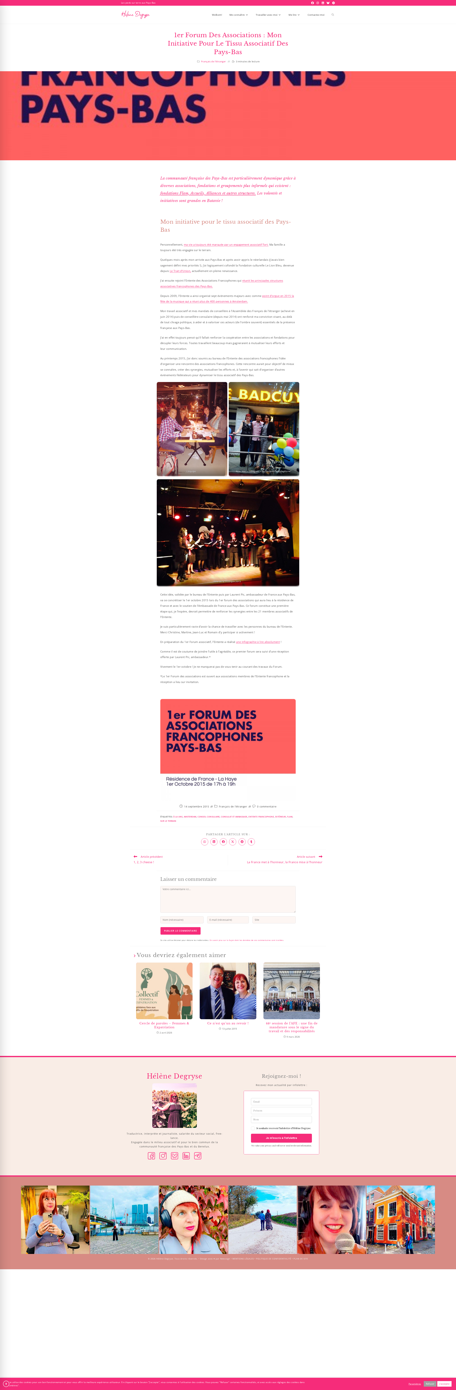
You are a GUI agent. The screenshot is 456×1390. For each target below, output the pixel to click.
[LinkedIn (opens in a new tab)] (323, 3)
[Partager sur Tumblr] (251, 841)
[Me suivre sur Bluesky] (174, 1155)
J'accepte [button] (444, 1383)
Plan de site (301, 1258)
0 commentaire (266, 806)
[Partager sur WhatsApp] (204, 841)
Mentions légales (243, 1258)
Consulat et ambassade (234, 816)
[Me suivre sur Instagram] (163, 1155)
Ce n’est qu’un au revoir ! (228, 1023)
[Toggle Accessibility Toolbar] (6, 1383)
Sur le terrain (168, 821)
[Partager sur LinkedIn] (213, 841)
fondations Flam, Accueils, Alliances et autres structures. (208, 193)
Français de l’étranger (213, 61)
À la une (178, 816)
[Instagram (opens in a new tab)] (318, 3)
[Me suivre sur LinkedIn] (186, 1155)
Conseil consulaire (209, 816)
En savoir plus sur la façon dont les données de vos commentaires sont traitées (246, 940)
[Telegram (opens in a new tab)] (333, 3)
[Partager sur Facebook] (223, 841)
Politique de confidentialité (273, 1258)
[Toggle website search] (333, 15)
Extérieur (280, 816)
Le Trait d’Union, (180, 271)
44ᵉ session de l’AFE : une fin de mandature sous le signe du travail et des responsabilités (292, 1027)
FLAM (289, 816)
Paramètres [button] (415, 1383)
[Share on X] (232, 841)
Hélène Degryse (164, 1258)
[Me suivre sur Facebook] (151, 1155)
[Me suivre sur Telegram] (197, 1155)
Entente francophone (261, 816)
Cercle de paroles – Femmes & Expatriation (164, 1025)
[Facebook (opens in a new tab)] (313, 3)
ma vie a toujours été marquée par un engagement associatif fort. (226, 244)
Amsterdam (190, 816)
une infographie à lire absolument (258, 642)
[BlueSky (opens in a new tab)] (328, 3)
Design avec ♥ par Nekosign (215, 1258)
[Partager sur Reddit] (242, 841)
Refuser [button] (430, 1383)
